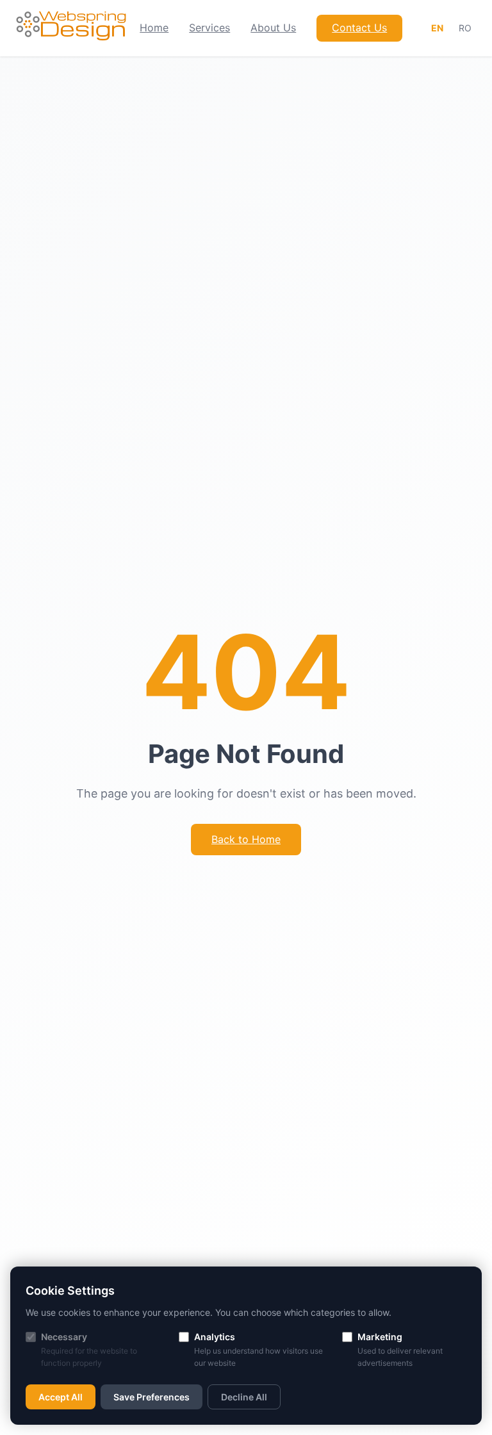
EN (437, 27)
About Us (273, 27)
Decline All (244, 1396)
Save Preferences (151, 1396)
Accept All (60, 1396)
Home (154, 27)
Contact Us (359, 27)
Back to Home (246, 839)
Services (209, 27)
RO (465, 27)
